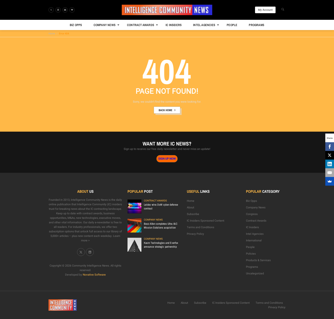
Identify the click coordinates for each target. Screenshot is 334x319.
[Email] (329, 172)
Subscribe (193, 214)
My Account (265, 10)
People (232, 25)
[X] (329, 155)
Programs (256, 25)
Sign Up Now (167, 159)
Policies (251, 254)
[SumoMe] (329, 181)
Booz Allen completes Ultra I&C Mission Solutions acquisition (160, 225)
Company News (105, 25)
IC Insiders (174, 25)
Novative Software (94, 275)
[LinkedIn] (329, 164)
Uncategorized (255, 273)
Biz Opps (76, 25)
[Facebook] (329, 146)
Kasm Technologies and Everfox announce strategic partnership (161, 244)
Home (52, 33)
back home (166, 110)
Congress (252, 214)
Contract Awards (140, 25)
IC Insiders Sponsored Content (205, 221)
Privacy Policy (195, 234)
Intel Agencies (204, 25)
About (190, 207)
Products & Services (258, 260)
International (254, 240)
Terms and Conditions (200, 227)
